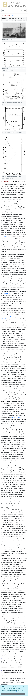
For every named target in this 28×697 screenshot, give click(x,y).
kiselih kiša (4, 237)
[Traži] (21, 10)
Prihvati (13, 694)
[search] (25, 10)
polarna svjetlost (16, 417)
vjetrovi (3, 319)
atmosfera (5, 15)
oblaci (10, 317)
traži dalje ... (14, 16)
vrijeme (3, 321)
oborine (19, 317)
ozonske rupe (7, 293)
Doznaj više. (15, 692)
